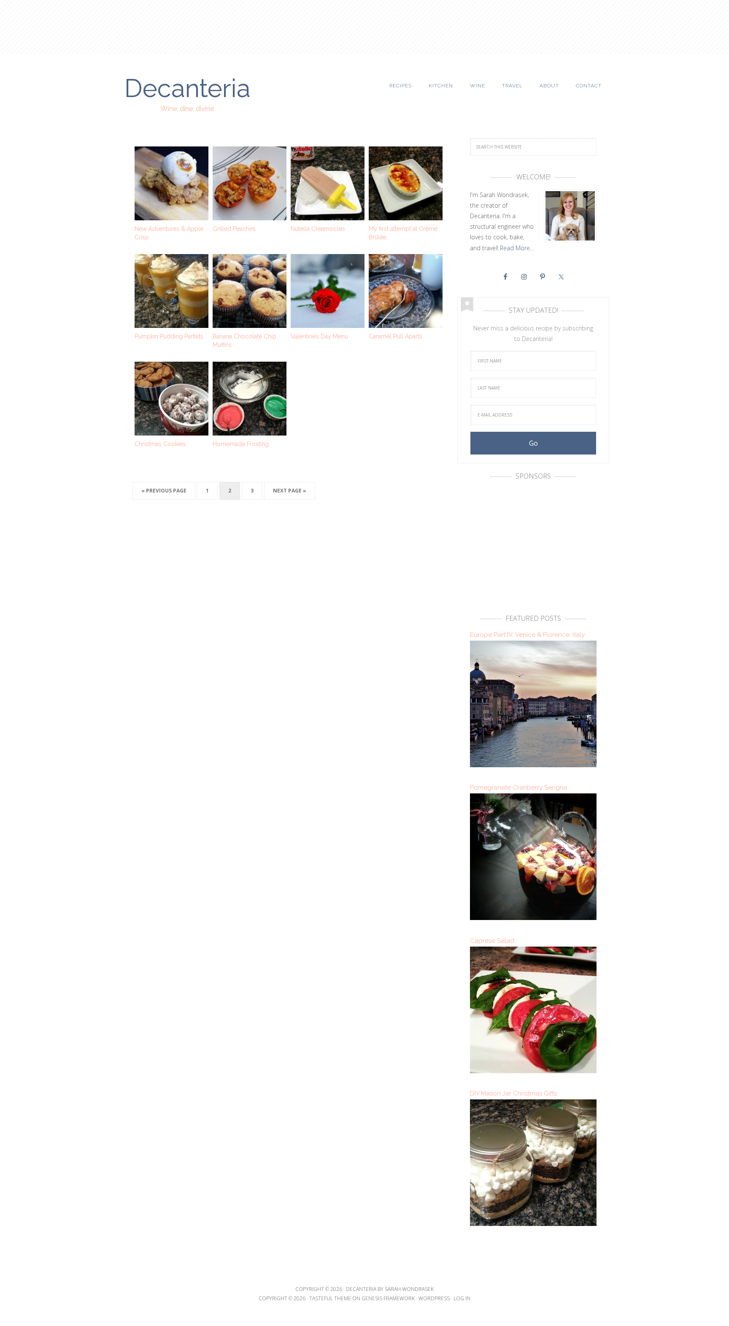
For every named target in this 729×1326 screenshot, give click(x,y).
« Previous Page (163, 490)
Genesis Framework (388, 1298)
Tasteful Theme (330, 1298)
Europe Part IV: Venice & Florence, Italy (527, 635)
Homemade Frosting (241, 444)
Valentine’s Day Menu (319, 336)
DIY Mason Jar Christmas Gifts (513, 1093)
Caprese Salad (492, 940)
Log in (462, 1298)
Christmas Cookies (160, 444)
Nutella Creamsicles (318, 228)
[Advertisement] (364, 23)
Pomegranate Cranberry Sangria (518, 787)
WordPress (434, 1298)
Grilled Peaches (234, 228)
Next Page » (289, 490)
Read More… (517, 248)
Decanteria (187, 87)
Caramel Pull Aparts (395, 336)
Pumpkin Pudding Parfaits (169, 336)
